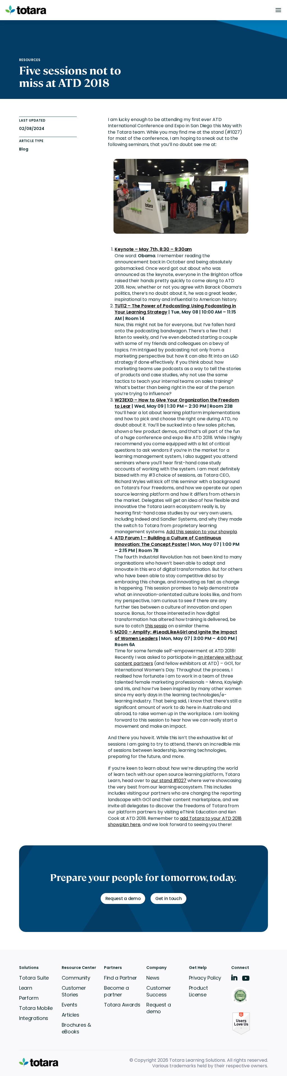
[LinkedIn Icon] (234, 978)
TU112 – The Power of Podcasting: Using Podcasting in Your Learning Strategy (175, 309)
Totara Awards (122, 1004)
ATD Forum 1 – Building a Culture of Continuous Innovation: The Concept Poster (168, 541)
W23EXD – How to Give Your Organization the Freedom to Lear (177, 403)
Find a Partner (120, 977)
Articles (70, 1014)
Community (76, 977)
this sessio (156, 626)
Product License (198, 991)
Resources (29, 60)
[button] (278, 10)
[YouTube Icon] (245, 980)
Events (69, 1004)
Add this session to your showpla (201, 531)
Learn (25, 987)
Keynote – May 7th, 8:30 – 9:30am (153, 249)
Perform (28, 997)
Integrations (33, 1018)
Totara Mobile (35, 1008)
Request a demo (158, 1008)
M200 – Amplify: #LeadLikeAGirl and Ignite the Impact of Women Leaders (176, 635)
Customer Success (158, 991)
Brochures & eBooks (76, 1028)
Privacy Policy (205, 977)
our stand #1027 (168, 780)
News (152, 977)
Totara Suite (34, 977)
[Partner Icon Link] (241, 996)
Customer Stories (74, 991)
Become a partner (116, 991)
